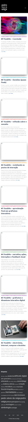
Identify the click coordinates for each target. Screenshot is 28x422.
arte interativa (19, 378)
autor (2, 384)
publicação (3, 404)
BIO (5, 415)
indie (17, 392)
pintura (8, 402)
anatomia (11, 376)
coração (22, 384)
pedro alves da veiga (10, 398)
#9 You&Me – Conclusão (11, 39)
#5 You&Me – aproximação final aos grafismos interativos (12, 210)
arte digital (22, 376)
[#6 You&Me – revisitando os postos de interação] (14, 151)
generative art (21, 389)
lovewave (21, 395)
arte (16, 376)
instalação (20, 392)
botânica (6, 384)
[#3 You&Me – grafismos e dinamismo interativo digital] (14, 284)
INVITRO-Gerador (10, 395)
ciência (11, 384)
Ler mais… (3, 51)
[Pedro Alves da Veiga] (4, 7)
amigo (6, 376)
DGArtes (3, 386)
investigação (4, 395)
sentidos (19, 404)
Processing (22, 401)
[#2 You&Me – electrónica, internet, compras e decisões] (14, 329)
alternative (3, 376)
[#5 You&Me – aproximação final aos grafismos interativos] (14, 194)
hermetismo (11, 392)
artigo (12, 381)
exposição (19, 386)
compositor (16, 384)
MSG (22, 415)
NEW (18, 415)
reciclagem (10, 404)
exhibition (14, 386)
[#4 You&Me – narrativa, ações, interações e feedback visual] (14, 240)
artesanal (4, 381)
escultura (8, 387)
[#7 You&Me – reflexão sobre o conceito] (14, 107)
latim (16, 395)
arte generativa (6, 378)
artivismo (15, 381)
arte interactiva (13, 378)
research (16, 404)
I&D (9, 415)
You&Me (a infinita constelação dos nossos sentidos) (14, 36)
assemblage (21, 381)
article (9, 381)
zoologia (14, 408)
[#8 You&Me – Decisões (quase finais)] (14, 66)
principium (15, 402)
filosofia (3, 389)
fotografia (10, 389)
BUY (13, 415)
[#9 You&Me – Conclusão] (14, 25)
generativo (3, 392)
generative (15, 389)
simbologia (6, 407)
